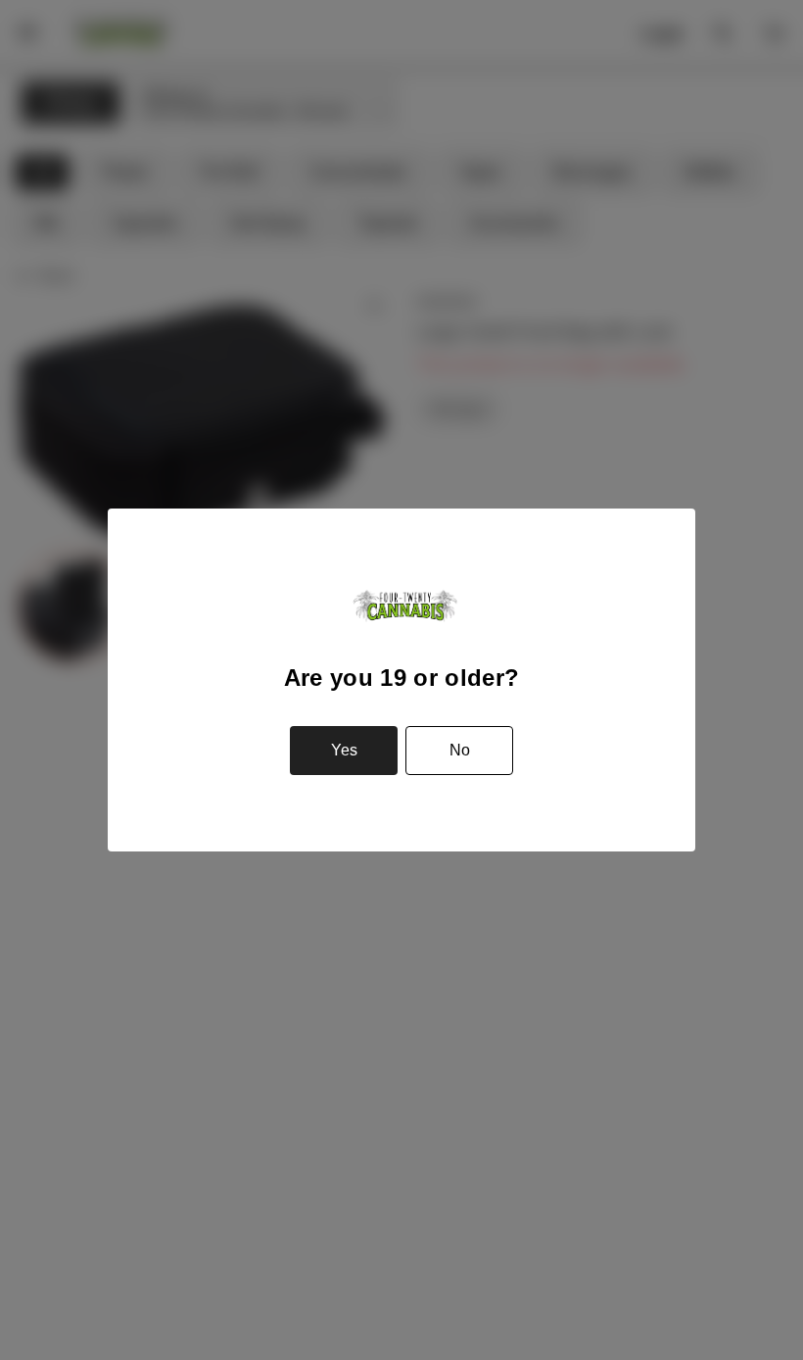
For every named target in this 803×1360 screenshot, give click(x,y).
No (459, 750)
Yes (344, 750)
